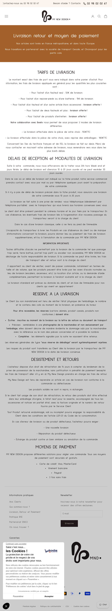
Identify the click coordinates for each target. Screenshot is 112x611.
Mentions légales (29, 606)
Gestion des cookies (81, 606)
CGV (67, 606)
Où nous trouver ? (19, 527)
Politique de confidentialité (50, 606)
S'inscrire (69, 523)
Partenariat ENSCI (18, 522)
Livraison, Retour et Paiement (24, 512)
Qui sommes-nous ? (19, 507)
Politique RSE (15, 517)
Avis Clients (15, 502)
